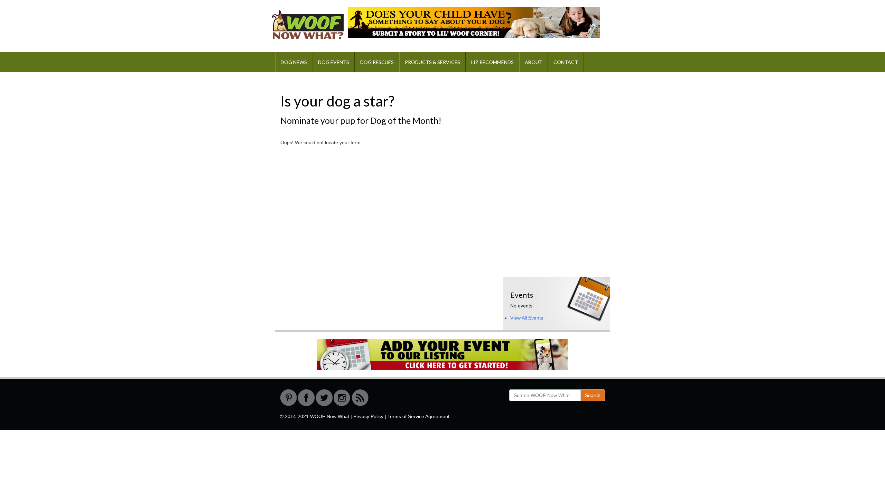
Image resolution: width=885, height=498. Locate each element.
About (533, 62)
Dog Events (333, 62)
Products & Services (432, 62)
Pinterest (288, 397)
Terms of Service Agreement (418, 416)
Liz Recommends (492, 62)
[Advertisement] (555, 122)
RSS (360, 397)
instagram (342, 397)
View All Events (526, 318)
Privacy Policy (368, 416)
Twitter (324, 397)
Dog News (294, 62)
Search (592, 395)
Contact (565, 62)
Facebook (306, 397)
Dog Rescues (377, 62)
